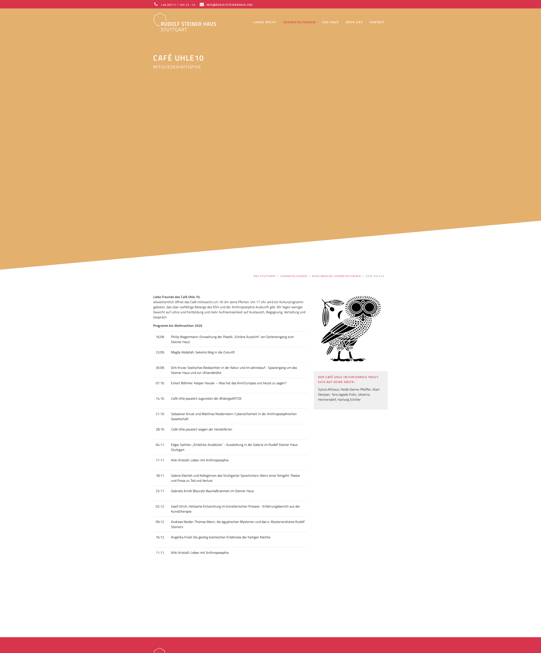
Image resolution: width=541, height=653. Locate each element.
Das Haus (330, 22)
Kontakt (377, 22)
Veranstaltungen (299, 22)
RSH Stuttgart (265, 276)
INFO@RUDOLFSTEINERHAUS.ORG (229, 5)
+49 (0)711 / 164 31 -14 (178, 5)
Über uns (354, 22)
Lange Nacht (264, 22)
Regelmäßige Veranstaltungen (336, 276)
